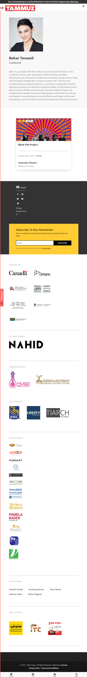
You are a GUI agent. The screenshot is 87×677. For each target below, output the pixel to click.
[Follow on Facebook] (18, 194)
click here (74, 1)
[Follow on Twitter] (18, 199)
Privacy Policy (34, 668)
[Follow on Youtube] (22, 199)
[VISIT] (33, 674)
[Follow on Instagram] (22, 194)
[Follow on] (18, 203)
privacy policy (46, 248)
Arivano (64, 665)
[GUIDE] (55, 674)
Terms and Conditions (50, 668)
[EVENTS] (11, 674)
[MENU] (76, 674)
